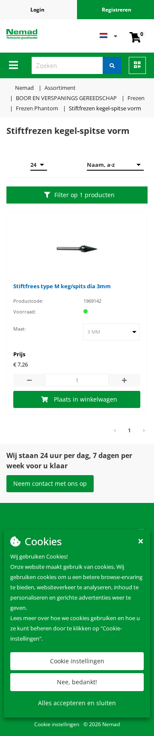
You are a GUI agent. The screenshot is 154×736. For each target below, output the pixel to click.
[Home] (32, 33)
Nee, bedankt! (77, 682)
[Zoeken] (112, 65)
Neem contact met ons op (50, 483)
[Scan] (137, 65)
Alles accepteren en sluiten (77, 703)
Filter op (84, 195)
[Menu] (13, 65)
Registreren (116, 9)
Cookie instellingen (77, 661)
